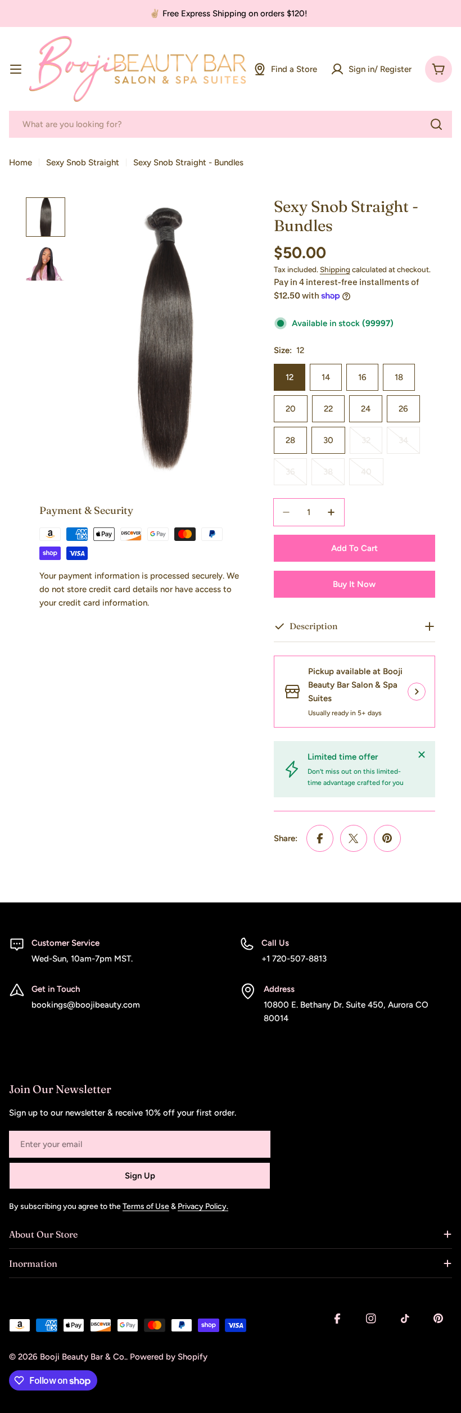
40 (372, 476)
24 (365, 409)
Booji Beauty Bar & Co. (83, 1357)
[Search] (436, 124)
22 (328, 409)
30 (328, 440)
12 (289, 377)
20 (291, 409)
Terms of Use (146, 1206)
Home (20, 162)
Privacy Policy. (203, 1206)
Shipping (335, 269)
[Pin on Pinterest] (387, 838)
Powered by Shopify (168, 1357)
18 (399, 377)
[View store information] (417, 692)
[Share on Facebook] (319, 838)
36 (296, 476)
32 (371, 444)
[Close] (421, 754)
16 (362, 377)
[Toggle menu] (15, 69)
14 (326, 377)
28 (290, 440)
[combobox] (230, 124)
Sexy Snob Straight (82, 162)
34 (409, 444)
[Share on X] (353, 838)
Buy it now (354, 584)
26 (403, 409)
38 (334, 476)
